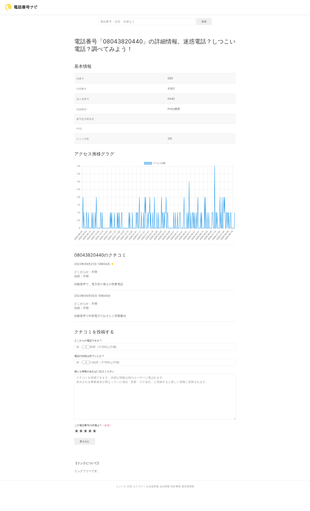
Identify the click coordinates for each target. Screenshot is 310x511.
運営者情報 (188, 486)
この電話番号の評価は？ (93, 425)
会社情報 (165, 486)
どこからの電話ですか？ (88, 340)
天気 (129, 486)
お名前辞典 (152, 486)
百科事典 (176, 486)
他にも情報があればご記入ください (94, 371)
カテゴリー (139, 486)
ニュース (121, 486)
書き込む (85, 441)
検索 (203, 21)
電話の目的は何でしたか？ (89, 355)
